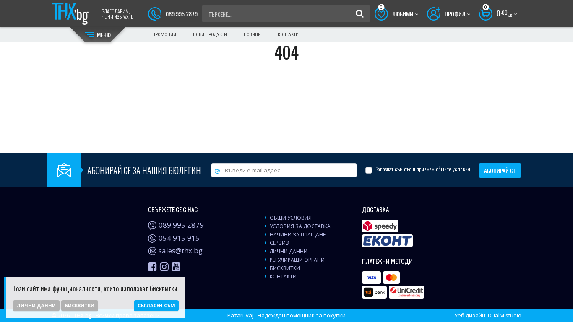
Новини (252, 34)
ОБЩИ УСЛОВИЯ (291, 217)
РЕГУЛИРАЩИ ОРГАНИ (297, 259)
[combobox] (279, 13)
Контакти (288, 34)
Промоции (164, 34)
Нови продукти (210, 34)
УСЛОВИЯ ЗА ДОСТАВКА (300, 226)
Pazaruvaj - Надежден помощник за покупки (286, 315)
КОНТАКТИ (283, 276)
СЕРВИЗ (279, 243)
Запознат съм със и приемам (422, 169)
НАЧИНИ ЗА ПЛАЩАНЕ (298, 234)
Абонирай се (500, 170)
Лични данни (36, 305)
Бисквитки (79, 305)
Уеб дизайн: (487, 315)
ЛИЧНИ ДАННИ (288, 251)
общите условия (453, 169)
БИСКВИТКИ (285, 268)
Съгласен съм (156, 305)
